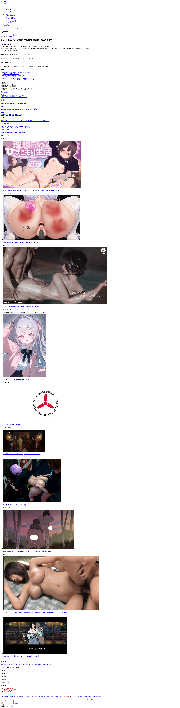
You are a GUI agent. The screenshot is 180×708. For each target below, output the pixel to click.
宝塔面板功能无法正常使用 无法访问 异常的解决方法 (14, 97)
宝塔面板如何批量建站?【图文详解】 (12, 115)
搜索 (15, 35)
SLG (22, 664)
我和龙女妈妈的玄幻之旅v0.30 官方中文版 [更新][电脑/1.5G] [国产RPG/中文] (22, 242)
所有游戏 (5, 3)
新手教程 (5, 14)
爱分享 (2, 44)
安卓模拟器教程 (10, 17)
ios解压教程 (9, 22)
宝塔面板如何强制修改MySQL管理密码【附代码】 (16, 127)
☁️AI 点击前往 (65, 696)
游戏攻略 (42, 664)
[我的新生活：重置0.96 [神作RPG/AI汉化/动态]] (32, 502)
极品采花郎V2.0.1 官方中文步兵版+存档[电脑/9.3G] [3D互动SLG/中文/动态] (22, 454)
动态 (29, 664)
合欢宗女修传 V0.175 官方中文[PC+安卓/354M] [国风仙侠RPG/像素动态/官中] (22, 656)
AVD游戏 (8, 11)
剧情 (24, 664)
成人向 (34, 664)
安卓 (2, 664)
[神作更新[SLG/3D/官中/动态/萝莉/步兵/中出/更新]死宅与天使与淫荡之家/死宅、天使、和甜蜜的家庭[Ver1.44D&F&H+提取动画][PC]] (51, 609)
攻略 (4, 12)
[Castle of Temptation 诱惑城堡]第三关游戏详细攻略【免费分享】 (19, 80)
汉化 (12, 664)
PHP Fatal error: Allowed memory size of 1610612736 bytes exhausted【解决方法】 (25, 121)
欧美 (7, 664)
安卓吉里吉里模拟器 (11, 21)
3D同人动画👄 (7, 25)
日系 (14, 664)
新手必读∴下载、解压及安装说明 (11, 424)
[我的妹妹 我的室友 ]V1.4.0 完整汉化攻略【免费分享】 (17, 78)
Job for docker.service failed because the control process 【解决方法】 (21, 109)
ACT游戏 (8, 8)
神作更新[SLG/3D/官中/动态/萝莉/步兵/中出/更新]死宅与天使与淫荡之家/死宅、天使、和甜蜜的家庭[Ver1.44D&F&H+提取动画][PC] (36, 612)
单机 (10, 664)
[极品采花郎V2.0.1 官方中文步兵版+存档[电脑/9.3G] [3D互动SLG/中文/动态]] (24, 451)
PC (3, 664)
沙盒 (39, 664)
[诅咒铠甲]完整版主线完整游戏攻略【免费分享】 (15, 75)
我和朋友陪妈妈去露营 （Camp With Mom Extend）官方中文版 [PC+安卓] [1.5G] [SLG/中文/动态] (27, 551)
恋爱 (46, 664)
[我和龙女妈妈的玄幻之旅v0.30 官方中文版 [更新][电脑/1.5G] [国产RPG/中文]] (41, 239)
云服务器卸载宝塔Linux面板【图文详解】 (13, 133)
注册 (7, 706)
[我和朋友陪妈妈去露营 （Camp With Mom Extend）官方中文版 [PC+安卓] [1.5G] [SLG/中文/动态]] (38, 548)
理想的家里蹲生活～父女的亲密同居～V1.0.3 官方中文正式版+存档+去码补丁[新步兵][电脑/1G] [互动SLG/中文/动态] (32, 190)
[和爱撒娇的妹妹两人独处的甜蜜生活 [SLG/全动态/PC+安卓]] (24, 376)
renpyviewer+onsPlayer (11, 20)
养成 (5, 664)
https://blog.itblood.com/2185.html (13, 89)
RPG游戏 (8, 5)
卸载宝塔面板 (4, 92)
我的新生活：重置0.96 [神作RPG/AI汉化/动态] (14, 505)
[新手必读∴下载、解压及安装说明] (45, 422)
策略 (27, 664)
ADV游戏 (8, 9)
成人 (16, 664)
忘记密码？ (12, 706)
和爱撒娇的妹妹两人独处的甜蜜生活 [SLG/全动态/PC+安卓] (18, 379)
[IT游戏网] (3, 1)
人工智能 (49, 664)
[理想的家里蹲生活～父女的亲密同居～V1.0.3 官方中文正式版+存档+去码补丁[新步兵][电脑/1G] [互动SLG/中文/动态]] (42, 187)
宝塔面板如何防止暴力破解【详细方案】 (11, 95)
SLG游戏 (8, 6)
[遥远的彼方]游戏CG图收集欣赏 (11, 74)
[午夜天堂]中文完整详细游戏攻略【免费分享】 (15, 77)
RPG (31, 664)
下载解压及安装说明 (11, 15)
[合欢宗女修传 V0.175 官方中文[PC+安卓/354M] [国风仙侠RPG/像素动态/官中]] (35, 653)
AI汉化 (19, 664)
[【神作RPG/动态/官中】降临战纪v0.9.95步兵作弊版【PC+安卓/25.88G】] (55, 304)
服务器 (11, 44)
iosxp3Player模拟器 (10, 18)
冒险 (37, 664)
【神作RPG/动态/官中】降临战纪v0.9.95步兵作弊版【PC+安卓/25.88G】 (21, 306)
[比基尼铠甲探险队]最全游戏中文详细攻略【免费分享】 (17, 72)
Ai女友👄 (5, 24)
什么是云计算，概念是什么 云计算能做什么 (13, 103)
